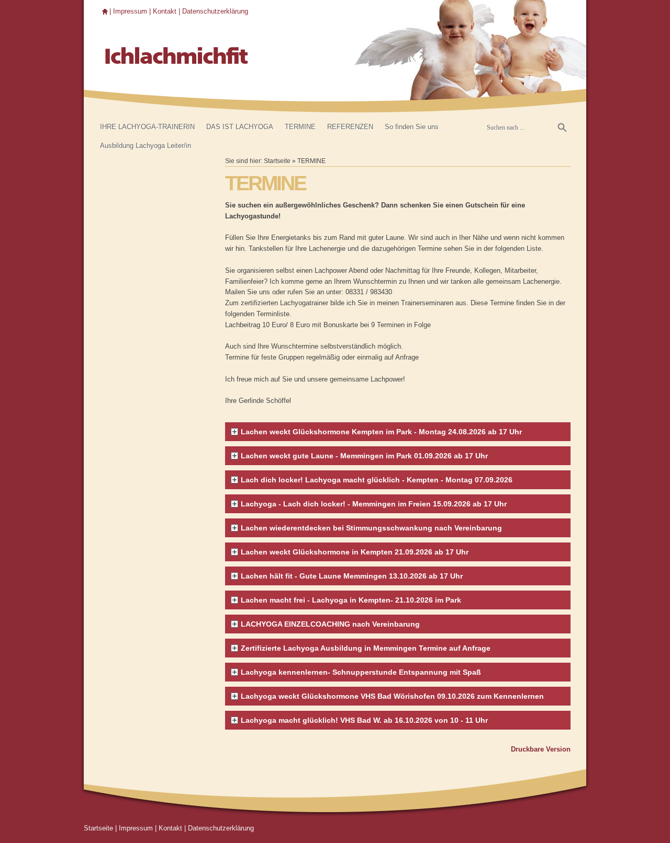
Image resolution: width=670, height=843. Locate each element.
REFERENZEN (350, 127)
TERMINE (300, 127)
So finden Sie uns (412, 127)
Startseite (277, 160)
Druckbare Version (541, 749)
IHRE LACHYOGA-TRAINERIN (147, 127)
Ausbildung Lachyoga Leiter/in (145, 145)
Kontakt (164, 11)
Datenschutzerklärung (215, 11)
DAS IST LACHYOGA (239, 127)
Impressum (130, 11)
